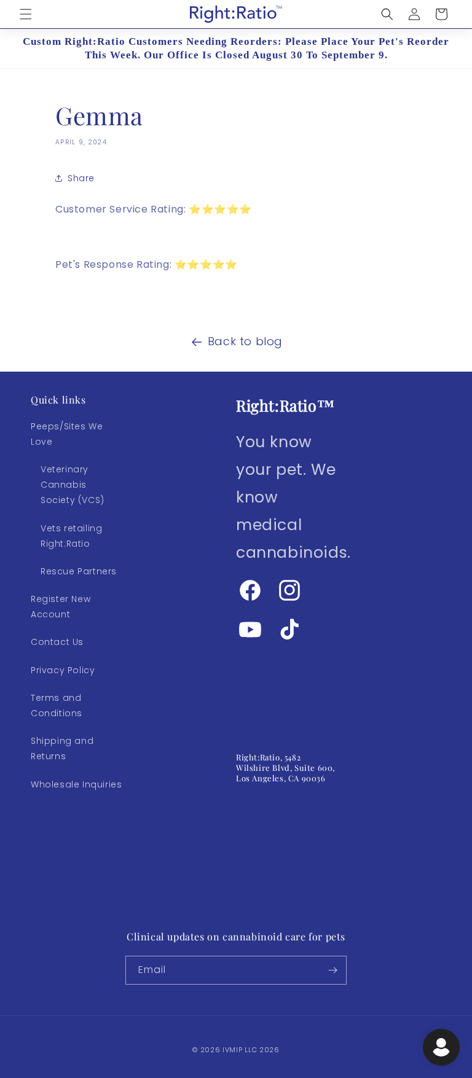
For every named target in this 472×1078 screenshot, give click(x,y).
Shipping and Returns (62, 748)
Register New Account (60, 606)
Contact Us (57, 642)
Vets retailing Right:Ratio (71, 536)
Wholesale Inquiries (76, 784)
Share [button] (81, 178)
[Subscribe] (332, 970)
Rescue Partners (79, 571)
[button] (25, 14)
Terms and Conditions (56, 705)
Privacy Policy (63, 670)
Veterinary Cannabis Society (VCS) (72, 484)
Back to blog (245, 341)
